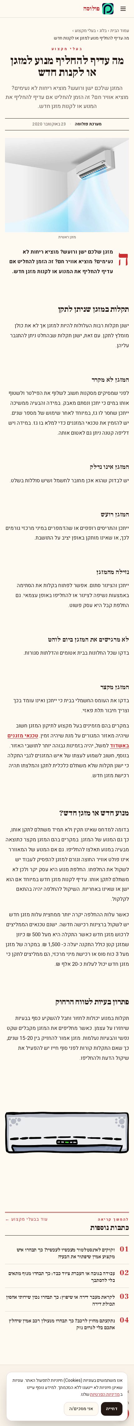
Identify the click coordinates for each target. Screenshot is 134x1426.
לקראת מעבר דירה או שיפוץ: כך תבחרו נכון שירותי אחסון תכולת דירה (60, 1300)
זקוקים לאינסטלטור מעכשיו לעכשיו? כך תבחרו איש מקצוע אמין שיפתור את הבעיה (66, 1253)
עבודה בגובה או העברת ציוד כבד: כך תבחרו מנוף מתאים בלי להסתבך (61, 1276)
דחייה (111, 1408)
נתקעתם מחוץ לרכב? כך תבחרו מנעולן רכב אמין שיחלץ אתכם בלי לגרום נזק (62, 1324)
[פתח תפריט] (123, 9)
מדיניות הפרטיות (105, 1394)
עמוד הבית (119, 30)
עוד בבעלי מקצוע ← (26, 1219)
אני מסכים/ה (81, 1408)
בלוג (103, 30)
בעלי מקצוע (85, 30)
